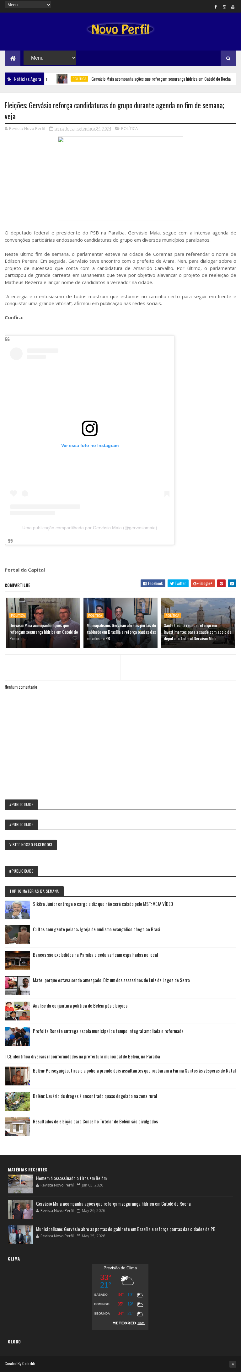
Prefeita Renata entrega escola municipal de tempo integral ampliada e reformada (108, 1030)
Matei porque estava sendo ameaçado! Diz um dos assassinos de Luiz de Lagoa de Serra (111, 980)
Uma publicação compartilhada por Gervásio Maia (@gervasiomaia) (89, 527)
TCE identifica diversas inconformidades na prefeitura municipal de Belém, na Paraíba (82, 1056)
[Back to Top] (232, 1364)
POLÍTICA (65, 79)
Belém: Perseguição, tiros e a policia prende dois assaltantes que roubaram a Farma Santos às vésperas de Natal (134, 1070)
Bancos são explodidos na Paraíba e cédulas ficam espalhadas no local (95, 954)
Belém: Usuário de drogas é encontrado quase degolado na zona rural (95, 1095)
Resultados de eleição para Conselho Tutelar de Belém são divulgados (95, 1121)
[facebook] (215, 6)
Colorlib (28, 1363)
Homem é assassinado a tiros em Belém (71, 1178)
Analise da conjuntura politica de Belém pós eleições (80, 1005)
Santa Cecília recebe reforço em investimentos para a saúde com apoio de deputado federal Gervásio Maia (197, 632)
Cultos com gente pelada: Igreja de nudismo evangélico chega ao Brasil (97, 929)
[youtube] (232, 6)
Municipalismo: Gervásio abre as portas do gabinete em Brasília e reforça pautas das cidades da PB (121, 632)
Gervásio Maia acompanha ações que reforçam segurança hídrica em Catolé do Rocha (147, 78)
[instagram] (224, 6)
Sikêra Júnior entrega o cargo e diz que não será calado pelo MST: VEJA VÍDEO (103, 903)
